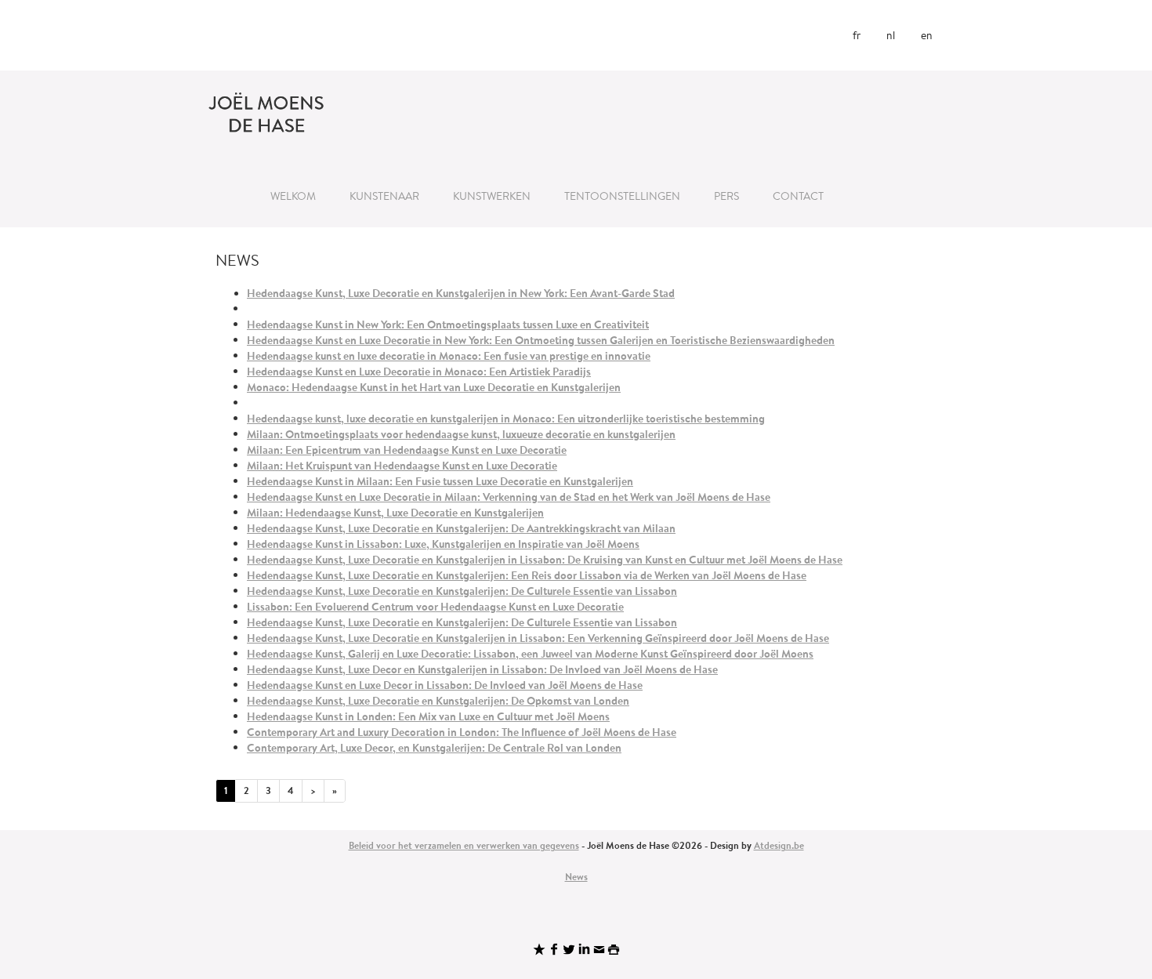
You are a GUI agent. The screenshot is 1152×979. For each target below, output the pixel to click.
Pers (726, 196)
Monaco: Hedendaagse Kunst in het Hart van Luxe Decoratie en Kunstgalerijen (434, 387)
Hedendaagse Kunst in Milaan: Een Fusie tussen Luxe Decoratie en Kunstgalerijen (440, 481)
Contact (798, 196)
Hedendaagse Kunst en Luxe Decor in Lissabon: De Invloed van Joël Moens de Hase (445, 685)
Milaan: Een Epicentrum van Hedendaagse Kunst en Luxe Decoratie (407, 450)
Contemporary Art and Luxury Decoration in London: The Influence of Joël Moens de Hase (461, 732)
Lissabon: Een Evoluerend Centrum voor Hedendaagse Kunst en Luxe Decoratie (435, 607)
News (576, 876)
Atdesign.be (779, 845)
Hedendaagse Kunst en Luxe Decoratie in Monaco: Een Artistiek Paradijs (419, 371)
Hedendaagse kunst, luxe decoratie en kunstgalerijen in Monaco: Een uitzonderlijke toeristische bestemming (506, 418)
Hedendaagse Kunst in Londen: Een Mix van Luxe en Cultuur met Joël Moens (428, 716)
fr (856, 35)
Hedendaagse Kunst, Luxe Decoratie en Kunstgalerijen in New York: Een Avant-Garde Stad (461, 293)
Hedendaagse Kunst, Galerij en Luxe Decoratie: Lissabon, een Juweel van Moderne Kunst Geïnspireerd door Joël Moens (530, 654)
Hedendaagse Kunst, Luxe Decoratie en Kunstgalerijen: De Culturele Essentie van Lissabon (462, 591)
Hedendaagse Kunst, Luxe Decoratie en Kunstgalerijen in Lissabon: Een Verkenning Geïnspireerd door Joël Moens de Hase (538, 638)
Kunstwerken (492, 196)
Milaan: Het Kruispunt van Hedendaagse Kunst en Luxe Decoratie (402, 465)
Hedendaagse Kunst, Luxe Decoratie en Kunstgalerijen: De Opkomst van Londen (438, 701)
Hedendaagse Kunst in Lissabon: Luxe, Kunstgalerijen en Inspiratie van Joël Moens (443, 544)
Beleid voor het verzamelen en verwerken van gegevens (464, 845)
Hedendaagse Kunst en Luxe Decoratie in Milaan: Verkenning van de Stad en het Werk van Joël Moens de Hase (508, 497)
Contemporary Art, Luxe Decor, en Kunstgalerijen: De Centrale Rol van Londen (434, 748)
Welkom (293, 196)
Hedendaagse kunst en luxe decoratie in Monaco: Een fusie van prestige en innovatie (448, 356)
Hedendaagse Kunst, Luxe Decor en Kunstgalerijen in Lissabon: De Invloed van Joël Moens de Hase (482, 669)
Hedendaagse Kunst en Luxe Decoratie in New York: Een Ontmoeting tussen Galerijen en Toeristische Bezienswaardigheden (541, 340)
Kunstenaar (384, 196)
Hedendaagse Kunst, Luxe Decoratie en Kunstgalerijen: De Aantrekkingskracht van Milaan (461, 528)
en (927, 35)
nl (890, 35)
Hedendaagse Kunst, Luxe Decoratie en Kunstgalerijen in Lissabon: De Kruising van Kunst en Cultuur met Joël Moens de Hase (544, 559)
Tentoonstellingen (622, 196)
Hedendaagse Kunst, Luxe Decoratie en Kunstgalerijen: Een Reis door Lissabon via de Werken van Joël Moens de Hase (526, 575)
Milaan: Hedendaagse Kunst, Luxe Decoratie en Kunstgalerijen (395, 512)
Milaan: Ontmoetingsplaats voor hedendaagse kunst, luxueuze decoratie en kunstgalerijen (461, 434)
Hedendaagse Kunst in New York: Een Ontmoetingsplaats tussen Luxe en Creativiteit (448, 324)
